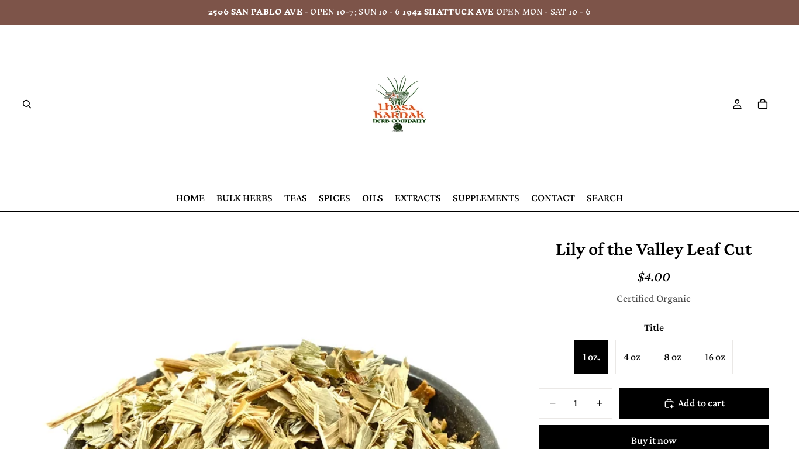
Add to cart (701, 403)
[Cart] (763, 104)
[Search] (27, 104)
